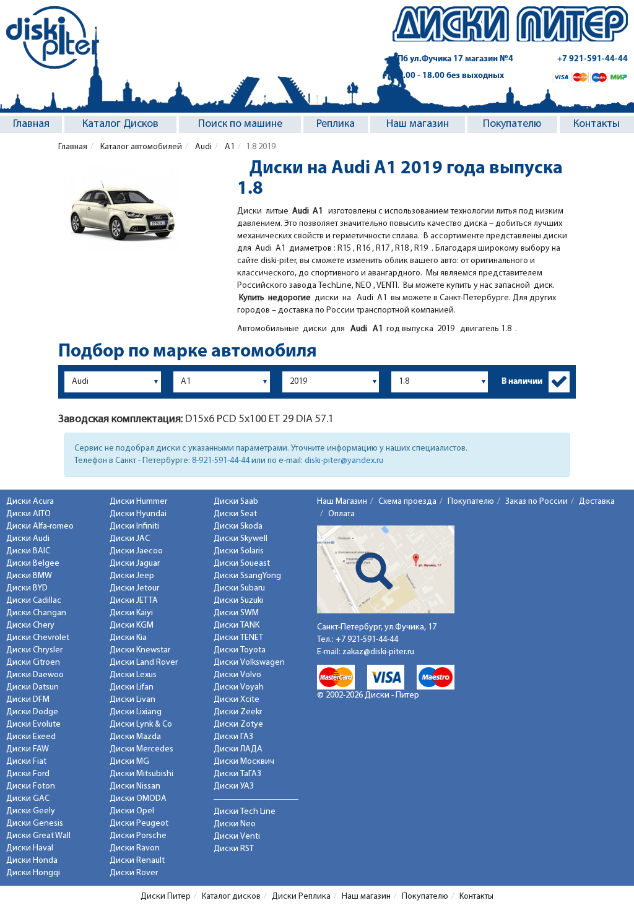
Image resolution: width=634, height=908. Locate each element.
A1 (229, 147)
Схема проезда (407, 501)
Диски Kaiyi (131, 613)
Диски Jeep (132, 576)
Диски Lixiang (136, 712)
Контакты (596, 124)
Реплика (335, 124)
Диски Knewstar (140, 650)
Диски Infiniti (134, 526)
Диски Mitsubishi (141, 774)
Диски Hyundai (138, 514)
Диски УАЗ (234, 786)
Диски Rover (134, 873)
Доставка (597, 501)
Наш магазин (417, 124)
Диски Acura (30, 501)
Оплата (341, 514)
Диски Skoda (238, 526)
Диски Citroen (33, 662)
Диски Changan (36, 613)
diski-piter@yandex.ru (344, 460)
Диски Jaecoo (136, 551)
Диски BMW (29, 576)
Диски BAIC (28, 551)
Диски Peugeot (139, 823)
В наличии (522, 381)
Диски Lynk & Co (141, 724)
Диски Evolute (33, 724)
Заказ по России (536, 501)
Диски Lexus (133, 675)
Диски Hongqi (33, 873)
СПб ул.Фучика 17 (453, 59)
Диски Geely (30, 811)
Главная (31, 124)
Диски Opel (132, 811)
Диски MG (129, 761)
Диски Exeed (31, 737)
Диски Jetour (134, 588)
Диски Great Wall (38, 836)
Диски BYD (27, 588)
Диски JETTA (134, 600)
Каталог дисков (231, 896)
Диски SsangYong (247, 576)
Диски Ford (28, 774)
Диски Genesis (34, 823)
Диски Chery (30, 625)
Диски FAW (27, 749)
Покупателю (512, 124)
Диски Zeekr (238, 712)
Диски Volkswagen (249, 662)
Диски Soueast (242, 563)
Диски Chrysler (34, 650)
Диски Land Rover (144, 662)
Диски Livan (132, 699)
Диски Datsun (32, 687)
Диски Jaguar (135, 563)
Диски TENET (238, 637)
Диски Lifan (132, 687)
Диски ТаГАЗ (237, 774)
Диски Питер (166, 896)
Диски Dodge (32, 712)
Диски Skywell (240, 538)
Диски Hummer (138, 501)
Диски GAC (28, 798)
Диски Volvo (237, 675)
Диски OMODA (138, 798)
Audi (202, 147)
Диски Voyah (239, 687)
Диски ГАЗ (233, 737)
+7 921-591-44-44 (592, 59)
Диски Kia (128, 637)
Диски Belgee (32, 563)
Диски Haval (29, 848)
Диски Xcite (236, 699)
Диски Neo (235, 824)
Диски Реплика (301, 896)
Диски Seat (235, 514)
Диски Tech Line (245, 811)
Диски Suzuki (238, 600)
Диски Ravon (135, 848)
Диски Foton (30, 786)
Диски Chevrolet (37, 637)
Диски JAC (130, 538)
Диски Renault (137, 860)
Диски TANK (236, 625)
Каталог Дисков (120, 124)
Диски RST (234, 849)
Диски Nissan (135, 786)
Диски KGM (132, 625)
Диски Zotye (238, 724)
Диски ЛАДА (238, 749)
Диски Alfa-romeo (40, 526)
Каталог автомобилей (140, 147)
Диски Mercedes (141, 749)
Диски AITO (28, 514)
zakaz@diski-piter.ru (378, 652)
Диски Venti (237, 836)
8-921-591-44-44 (221, 460)
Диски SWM (236, 613)
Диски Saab (236, 501)
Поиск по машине (240, 124)
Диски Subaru (239, 588)
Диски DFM (28, 699)
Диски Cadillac (33, 600)
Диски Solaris (239, 551)
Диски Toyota (240, 650)
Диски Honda (32, 860)
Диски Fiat (26, 761)
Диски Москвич (244, 761)
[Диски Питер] (52, 37)
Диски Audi (28, 538)
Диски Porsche (138, 836)
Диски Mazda (135, 737)
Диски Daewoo (35, 675)
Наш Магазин (342, 501)
